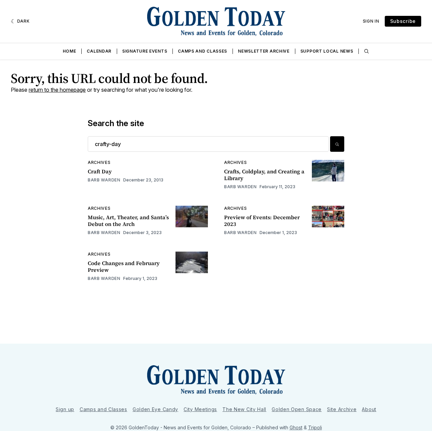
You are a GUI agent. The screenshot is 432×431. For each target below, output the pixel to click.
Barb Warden (104, 179)
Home (69, 51)
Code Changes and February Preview (124, 266)
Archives (99, 162)
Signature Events (144, 51)
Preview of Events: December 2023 (262, 220)
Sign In (371, 21)
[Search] (366, 51)
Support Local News (326, 51)
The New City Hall (244, 409)
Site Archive (341, 409)
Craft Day (100, 171)
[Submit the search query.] (337, 144)
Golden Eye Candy (155, 409)
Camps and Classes (202, 51)
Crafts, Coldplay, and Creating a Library (264, 175)
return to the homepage (57, 89)
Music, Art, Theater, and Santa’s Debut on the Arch (128, 220)
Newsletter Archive (264, 51)
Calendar (99, 51)
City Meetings (200, 409)
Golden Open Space (297, 409)
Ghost (296, 427)
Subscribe (403, 21)
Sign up (65, 409)
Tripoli (315, 427)
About (369, 409)
